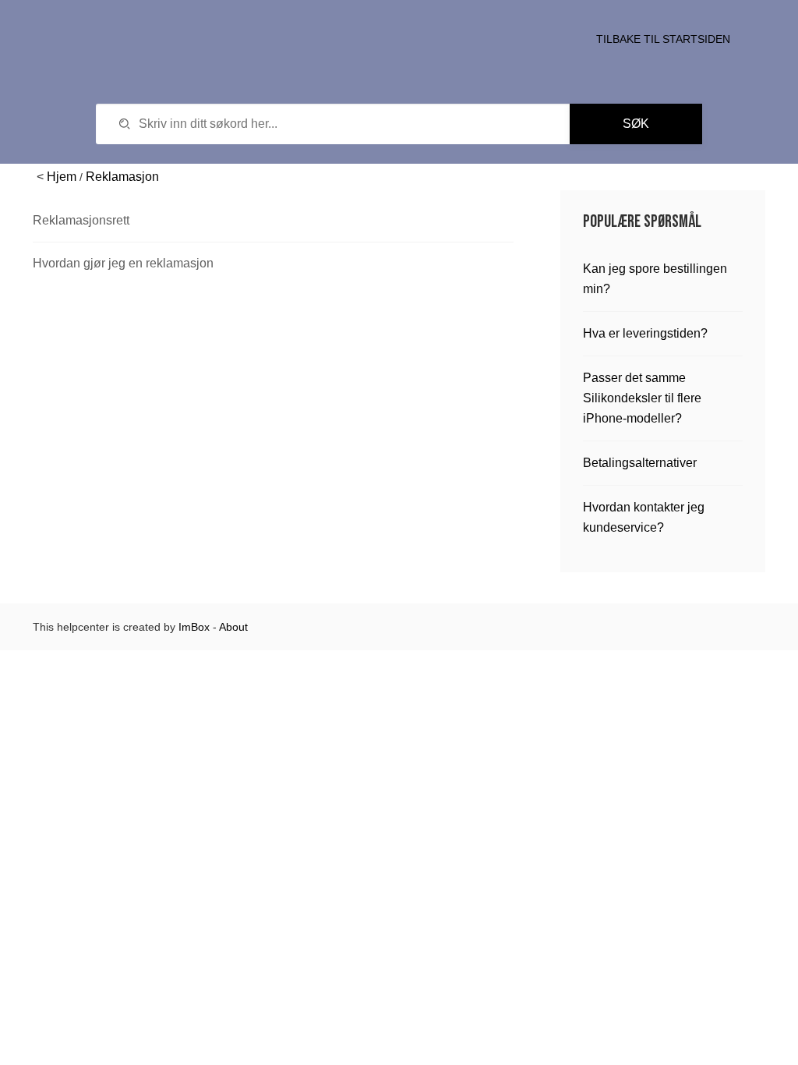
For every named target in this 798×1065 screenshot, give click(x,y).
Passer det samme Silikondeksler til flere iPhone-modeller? (642, 398)
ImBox (194, 627)
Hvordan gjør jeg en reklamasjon (123, 263)
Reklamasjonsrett (81, 220)
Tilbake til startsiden (663, 39)
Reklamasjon (122, 176)
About (233, 627)
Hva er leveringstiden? (645, 333)
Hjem (61, 176)
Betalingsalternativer (640, 462)
